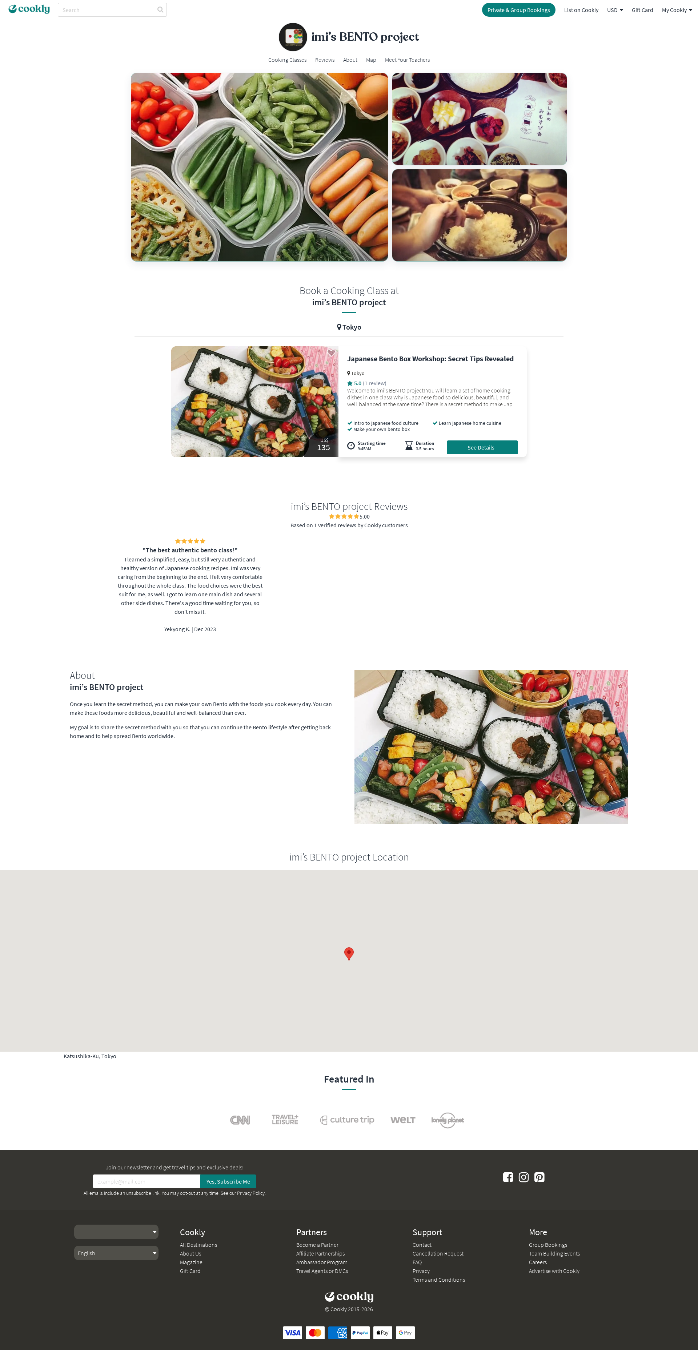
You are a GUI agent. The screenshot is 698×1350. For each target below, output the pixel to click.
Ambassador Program (322, 1262)
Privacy (421, 1270)
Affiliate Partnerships (320, 1253)
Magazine (191, 1262)
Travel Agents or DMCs (322, 1270)
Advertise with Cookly (554, 1270)
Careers (538, 1262)
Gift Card (642, 9)
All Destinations (198, 1244)
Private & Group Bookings (519, 9)
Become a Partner (317, 1244)
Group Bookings (548, 1244)
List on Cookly (581, 9)
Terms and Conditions (439, 1279)
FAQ (417, 1262)
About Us (190, 1253)
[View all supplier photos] (259, 167)
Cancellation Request (438, 1253)
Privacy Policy (251, 1193)
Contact (422, 1244)
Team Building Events (554, 1253)
